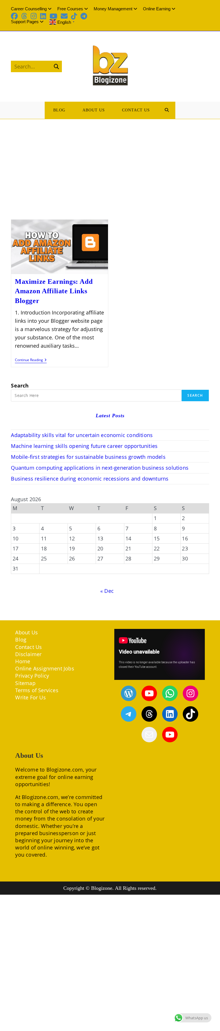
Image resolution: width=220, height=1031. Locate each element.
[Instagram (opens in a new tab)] (33, 16)
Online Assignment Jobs (44, 668)
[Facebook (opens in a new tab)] (15, 16)
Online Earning (156, 8)
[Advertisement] (110, 162)
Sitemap (25, 683)
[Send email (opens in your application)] (64, 16)
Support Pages (25, 21)
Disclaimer (28, 654)
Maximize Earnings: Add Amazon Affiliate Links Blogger (54, 291)
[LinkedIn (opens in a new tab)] (43, 16)
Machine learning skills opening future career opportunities (84, 445)
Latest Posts (110, 415)
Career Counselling (29, 8)
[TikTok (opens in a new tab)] (74, 16)
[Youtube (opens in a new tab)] (53, 16)
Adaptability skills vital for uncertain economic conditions (82, 435)
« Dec (107, 590)
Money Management (113, 8)
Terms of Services (36, 690)
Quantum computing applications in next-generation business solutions (99, 467)
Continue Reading (31, 360)
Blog (20, 639)
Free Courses (70, 8)
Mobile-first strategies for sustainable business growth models (88, 456)
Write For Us (30, 697)
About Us (26, 632)
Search (20, 385)
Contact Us (28, 647)
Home (22, 661)
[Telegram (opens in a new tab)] (84, 16)
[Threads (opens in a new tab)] (24, 16)
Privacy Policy (32, 675)
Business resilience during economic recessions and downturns (89, 478)
